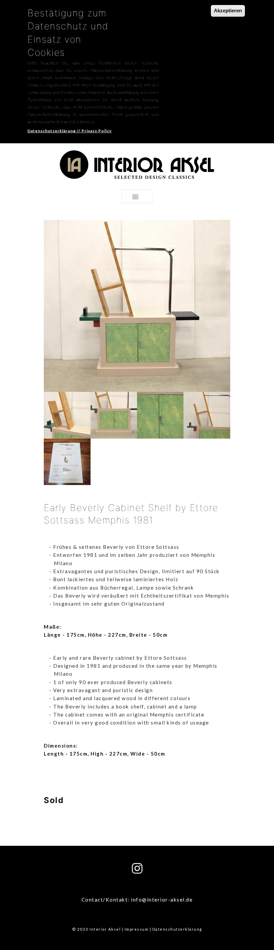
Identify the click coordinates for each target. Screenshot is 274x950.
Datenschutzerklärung (177, 929)
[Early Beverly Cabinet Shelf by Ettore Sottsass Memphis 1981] (67, 415)
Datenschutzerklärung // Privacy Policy (69, 130)
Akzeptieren (228, 10)
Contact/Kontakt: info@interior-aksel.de (137, 900)
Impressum (137, 929)
